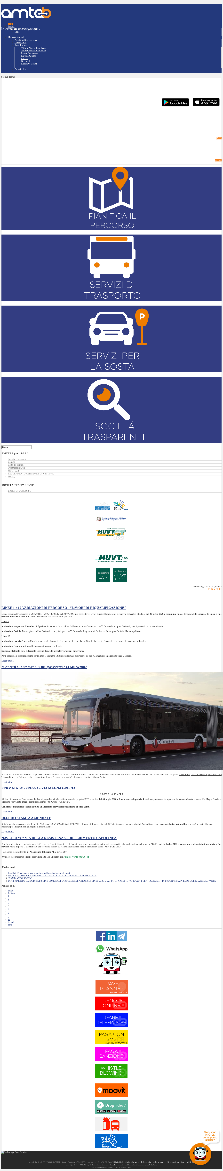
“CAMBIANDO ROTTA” (20, 878)
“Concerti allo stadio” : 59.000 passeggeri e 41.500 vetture (44, 667)
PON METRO (215, 589)
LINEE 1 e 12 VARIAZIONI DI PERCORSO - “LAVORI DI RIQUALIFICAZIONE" (63, 608)
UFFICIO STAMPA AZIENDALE (26, 818)
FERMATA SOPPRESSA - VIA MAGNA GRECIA (38, 788)
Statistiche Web (132, 1162)
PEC (121, 1162)
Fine (10, 925)
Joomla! (113, 1165)
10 (9, 919)
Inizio (10, 891)
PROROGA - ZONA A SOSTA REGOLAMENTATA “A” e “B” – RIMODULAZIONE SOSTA (52, 875)
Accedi (218, 160)
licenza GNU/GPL (150, 1165)
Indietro (11, 893)
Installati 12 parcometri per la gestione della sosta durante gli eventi (39, 873)
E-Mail (115, 1162)
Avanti (11, 922)
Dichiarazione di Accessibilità (180, 1162)
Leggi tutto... (7, 661)
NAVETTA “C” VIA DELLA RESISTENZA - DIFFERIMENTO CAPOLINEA (59, 838)
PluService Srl (126, 1167)
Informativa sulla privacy (152, 1162)
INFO (219, 138)
